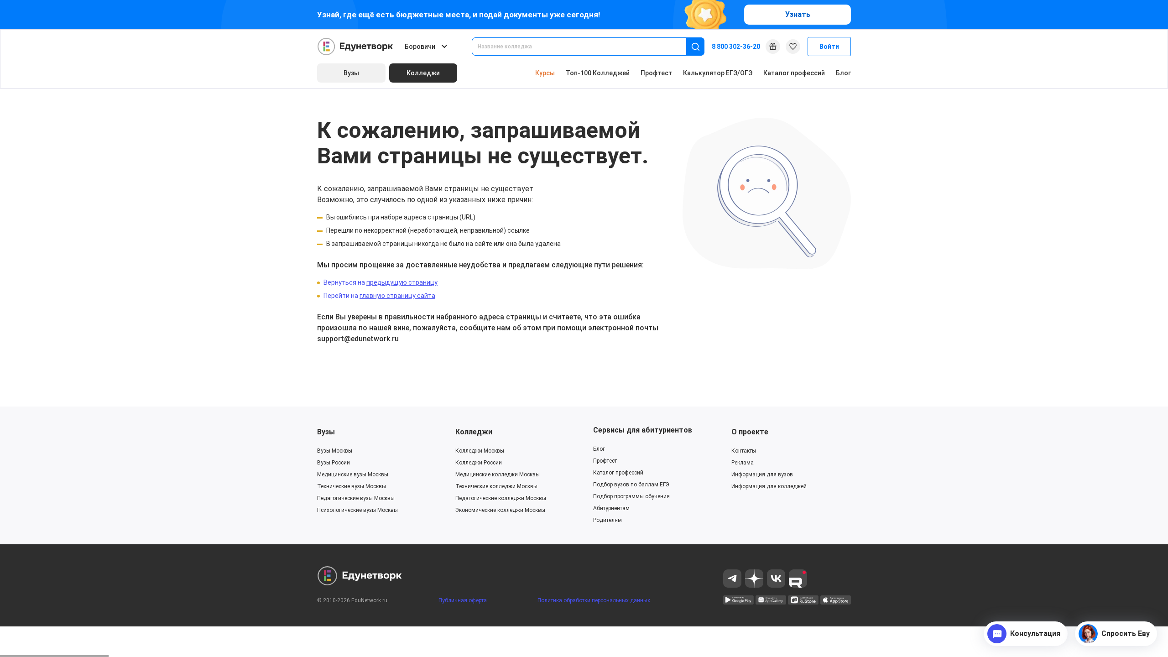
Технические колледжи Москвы (496, 486)
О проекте (749, 432)
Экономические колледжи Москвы (500, 510)
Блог (843, 73)
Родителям (607, 520)
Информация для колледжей (769, 486)
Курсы (545, 73)
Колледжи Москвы (479, 451)
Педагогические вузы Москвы (356, 498)
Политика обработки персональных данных (593, 600)
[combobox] (585, 46)
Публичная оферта (462, 600)
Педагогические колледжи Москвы (500, 498)
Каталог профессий (794, 73)
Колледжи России (478, 462)
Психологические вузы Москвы (357, 510)
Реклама (742, 462)
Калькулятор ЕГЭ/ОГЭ (717, 73)
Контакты (743, 451)
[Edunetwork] (355, 46)
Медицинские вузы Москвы (352, 474)
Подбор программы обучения (631, 496)
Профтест (656, 73)
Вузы (326, 432)
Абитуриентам (611, 508)
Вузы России (333, 462)
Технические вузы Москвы (351, 486)
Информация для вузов (762, 474)
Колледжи (473, 432)
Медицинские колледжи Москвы (497, 474)
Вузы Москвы (334, 451)
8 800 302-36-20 (736, 46)
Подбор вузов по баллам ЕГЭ (631, 484)
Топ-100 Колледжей (598, 73)
